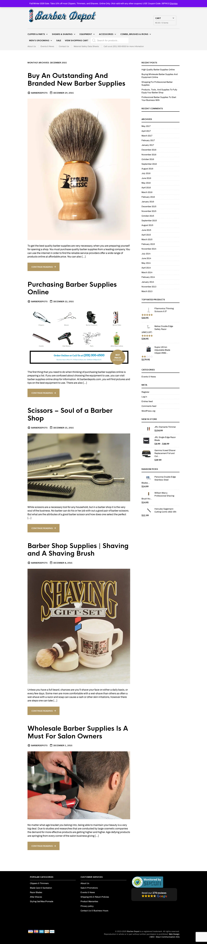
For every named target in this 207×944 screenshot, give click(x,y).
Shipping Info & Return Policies (95, 897)
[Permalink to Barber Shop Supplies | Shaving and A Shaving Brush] (78, 626)
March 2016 (147, 192)
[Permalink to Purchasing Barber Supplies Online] (78, 336)
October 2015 (148, 216)
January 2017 (148, 145)
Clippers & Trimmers (39, 883)
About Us (31, 46)
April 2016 (146, 188)
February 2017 (148, 140)
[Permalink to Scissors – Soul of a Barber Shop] (78, 467)
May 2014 (146, 263)
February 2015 (148, 244)
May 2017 (146, 126)
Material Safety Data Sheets (86, 46)
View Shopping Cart (76, 40)
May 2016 (146, 183)
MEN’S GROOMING (39, 40)
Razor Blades (36, 892)
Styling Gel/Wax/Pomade (41, 901)
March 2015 (147, 239)
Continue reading (42, 267)
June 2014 (146, 258)
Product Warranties (89, 901)
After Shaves (36, 897)
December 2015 (149, 206)
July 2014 (146, 254)
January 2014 (148, 282)
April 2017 (146, 131)
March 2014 (147, 272)
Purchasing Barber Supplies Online (72, 288)
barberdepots (39, 93)
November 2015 (149, 211)
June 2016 (146, 178)
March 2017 (147, 136)
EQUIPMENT (86, 34)
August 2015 (147, 225)
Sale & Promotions (89, 888)
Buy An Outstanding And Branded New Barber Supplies (76, 80)
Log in (144, 397)
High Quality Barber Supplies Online (158, 70)
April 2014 (146, 268)
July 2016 (146, 173)
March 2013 (147, 291)
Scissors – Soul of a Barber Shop (70, 414)
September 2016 (149, 164)
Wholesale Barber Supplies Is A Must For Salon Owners (77, 732)
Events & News (47, 46)
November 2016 (149, 155)
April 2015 (146, 235)
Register (145, 392)
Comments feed (149, 406)
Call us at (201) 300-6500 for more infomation (124, 46)
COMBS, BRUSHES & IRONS (134, 34)
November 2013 (149, 287)
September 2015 (149, 220)
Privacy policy (87, 906)
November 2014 (149, 249)
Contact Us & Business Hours (94, 911)
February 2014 (148, 277)
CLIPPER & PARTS (36, 34)
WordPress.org (148, 411)
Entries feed (147, 401)
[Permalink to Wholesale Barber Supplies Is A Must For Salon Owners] (78, 785)
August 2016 (147, 169)
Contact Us (64, 46)
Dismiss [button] (174, 3)
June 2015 (146, 230)
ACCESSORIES (106, 34)
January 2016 (148, 202)
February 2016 (148, 197)
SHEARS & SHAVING (62, 34)
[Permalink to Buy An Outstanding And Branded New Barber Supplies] (78, 169)
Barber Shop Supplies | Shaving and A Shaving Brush (78, 550)
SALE (58, 40)
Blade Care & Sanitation (41, 888)
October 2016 (148, 159)
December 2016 (149, 150)
